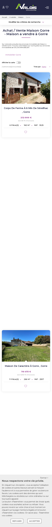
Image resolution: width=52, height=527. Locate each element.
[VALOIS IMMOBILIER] (27, 7)
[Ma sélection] (7, 7)
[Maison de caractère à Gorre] (26, 346)
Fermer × (44, 478)
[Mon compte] (4, 7)
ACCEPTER (34, 521)
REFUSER (17, 521)
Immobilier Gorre (13, 55)
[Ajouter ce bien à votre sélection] (26, 132)
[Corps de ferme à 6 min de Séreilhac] (26, 88)
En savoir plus (31, 513)
